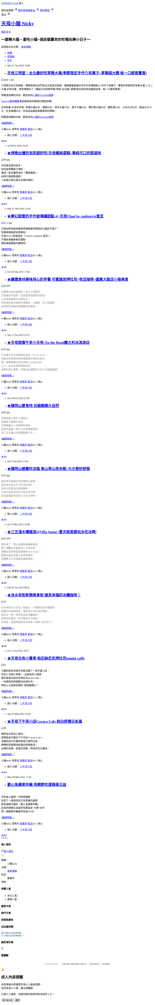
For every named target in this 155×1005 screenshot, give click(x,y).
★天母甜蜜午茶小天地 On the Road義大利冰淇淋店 (48, 342)
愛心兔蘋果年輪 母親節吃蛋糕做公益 (36, 785)
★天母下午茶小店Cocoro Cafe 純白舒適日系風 (44, 721)
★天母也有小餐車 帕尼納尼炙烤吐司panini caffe (46, 658)
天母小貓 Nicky (17, 23)
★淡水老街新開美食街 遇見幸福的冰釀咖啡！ (44, 595)
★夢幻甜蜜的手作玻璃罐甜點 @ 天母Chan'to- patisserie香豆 (55, 216)
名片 (9, 60)
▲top (4, 140)
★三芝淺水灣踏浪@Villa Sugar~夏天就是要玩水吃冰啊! (52, 532)
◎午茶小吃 (26, 135)
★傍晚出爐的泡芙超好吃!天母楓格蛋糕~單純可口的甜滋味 (54, 153)
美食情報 (26, 47)
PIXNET (54, 964)
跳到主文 (6, 32)
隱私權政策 (94, 964)
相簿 (9, 53)
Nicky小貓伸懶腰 (10, 101)
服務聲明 (106, 964)
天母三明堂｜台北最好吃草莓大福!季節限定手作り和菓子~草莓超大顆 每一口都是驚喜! (77, 73)
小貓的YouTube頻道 (43, 95)
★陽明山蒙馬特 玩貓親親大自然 (33, 406)
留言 (30, 129)
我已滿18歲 (7, 1000)
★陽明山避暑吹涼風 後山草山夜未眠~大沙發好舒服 (48, 469)
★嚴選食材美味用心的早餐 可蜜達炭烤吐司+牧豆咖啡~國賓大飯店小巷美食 (67, 279)
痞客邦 (23, 129)
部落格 (11, 56)
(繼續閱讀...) (7, 123)
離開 (17, 1000)
